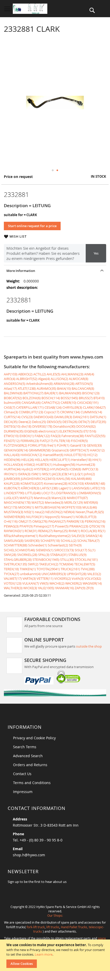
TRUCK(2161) (70, 569)
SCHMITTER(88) (15, 545)
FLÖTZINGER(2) (15, 445)
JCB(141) (68, 474)
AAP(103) (10, 374)
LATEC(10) (97, 488)
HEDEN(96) (12, 459)
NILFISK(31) (35, 516)
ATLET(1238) (27, 388)
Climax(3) (11, 412)
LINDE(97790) (14, 493)
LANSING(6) (81, 488)
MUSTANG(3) (13, 512)
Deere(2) (24, 421)
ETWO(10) (11, 436)
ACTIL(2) (39, 374)
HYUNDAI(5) (59, 469)
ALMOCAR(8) (78, 378)
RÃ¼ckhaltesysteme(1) (21, 535)
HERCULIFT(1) (59, 459)
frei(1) (51, 445)
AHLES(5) (53, 374)
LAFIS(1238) (49, 488)
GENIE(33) (94, 445)
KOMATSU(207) (31, 483)
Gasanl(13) (78, 445)
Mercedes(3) (54, 502)
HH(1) (96, 459)
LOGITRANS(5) (65, 493)
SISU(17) (81, 550)
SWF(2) (33, 564)
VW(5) (44, 583)
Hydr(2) (27, 469)
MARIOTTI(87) (77, 497)
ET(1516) (89, 431)
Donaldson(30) (64, 426)
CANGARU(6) (31, 402)
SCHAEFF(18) (50, 540)
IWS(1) (46, 474)
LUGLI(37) (11, 497)
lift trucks (52, 927)
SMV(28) (10, 554)
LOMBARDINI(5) (89, 493)
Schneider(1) (37, 545)
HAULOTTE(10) (75, 454)
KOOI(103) (76, 483)
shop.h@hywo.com (29, 854)
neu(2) (40, 512)
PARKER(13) (75, 521)
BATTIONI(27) (33, 393)
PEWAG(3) (11, 526)
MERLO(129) (73, 502)
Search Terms (24, 746)
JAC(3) (56, 474)
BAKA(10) (64, 388)
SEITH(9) (75, 545)
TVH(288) (88, 569)
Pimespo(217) (44, 526)
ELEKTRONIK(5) (71, 431)
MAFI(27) (26, 497)
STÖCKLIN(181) (86, 559)
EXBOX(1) (26, 436)
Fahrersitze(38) (72, 436)
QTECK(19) (97, 526)
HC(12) (92, 454)
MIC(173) (10, 507)
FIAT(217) (46, 440)
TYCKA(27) (11, 574)
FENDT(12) (12, 440)
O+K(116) (11, 521)
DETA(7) (84, 421)
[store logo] (30, 9)
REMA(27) (45, 531)
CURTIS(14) (12, 417)
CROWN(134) (70, 412)
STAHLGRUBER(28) (18, 559)
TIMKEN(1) (28, 569)
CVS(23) (27, 417)
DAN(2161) (81, 417)
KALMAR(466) (81, 478)
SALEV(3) (78, 535)
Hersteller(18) (81, 459)
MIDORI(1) (26, 507)
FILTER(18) (62, 440)
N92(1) (29, 512)
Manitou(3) (42, 497)
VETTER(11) (45, 578)
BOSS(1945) (69, 398)
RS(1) (101, 531)
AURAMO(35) (46, 388)
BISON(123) (91, 393)
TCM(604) (66, 564)
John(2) (89, 474)
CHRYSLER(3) (72, 407)
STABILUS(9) (77, 554)
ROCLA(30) (89, 531)
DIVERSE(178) (42, 426)
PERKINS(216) (95, 521)
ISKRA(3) (24, 474)
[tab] (55, 270)
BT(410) (99, 398)
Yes (96, 253)
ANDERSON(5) (14, 383)
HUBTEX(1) (44, 464)
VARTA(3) (29, 578)
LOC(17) (47, 493)
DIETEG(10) (12, 426)
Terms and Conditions (32, 782)
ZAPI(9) (80, 588)
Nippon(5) (52, 516)
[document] (55, 955)
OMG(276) (40, 521)
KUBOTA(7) (12, 488)
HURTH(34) (12, 469)
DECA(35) (11, 421)
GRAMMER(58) (40, 450)
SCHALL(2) (68, 540)
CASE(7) (9, 407)
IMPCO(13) (90, 469)
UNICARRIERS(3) (53, 574)
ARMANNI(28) (63, 383)
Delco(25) (39, 421)
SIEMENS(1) (44, 550)
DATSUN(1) (98, 417)
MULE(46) (89, 507)
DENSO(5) (54, 421)
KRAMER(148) (95, 483)
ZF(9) (90, 588)
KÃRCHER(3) (30, 488)
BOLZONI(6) (32, 398)
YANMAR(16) (64, 588)
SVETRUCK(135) (15, 564)
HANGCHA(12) (31, 454)
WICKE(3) (30, 588)
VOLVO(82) (92, 578)
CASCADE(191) (87, 402)
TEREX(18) (11, 569)
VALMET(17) (13, 578)
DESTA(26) (70, 421)
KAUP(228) (12, 483)
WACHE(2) (56, 583)
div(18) (26, 426)
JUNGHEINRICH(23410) (38, 478)
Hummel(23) (85, 464)
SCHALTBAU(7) (88, 540)
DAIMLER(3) (63, 417)
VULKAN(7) (30, 583)
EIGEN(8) (31, 431)
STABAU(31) (59, 554)
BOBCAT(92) (13, 398)
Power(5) (62, 526)
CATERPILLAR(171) (30, 407)
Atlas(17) (10, 388)
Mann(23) (58, 497)
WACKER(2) (73, 583)
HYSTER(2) (41, 469)
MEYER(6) (91, 502)
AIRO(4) (9, 378)
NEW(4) (69, 512)
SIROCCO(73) (64, 550)
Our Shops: (55, 915)
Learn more (43, 954)
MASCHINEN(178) (17, 502)
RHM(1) (74, 531)
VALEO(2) (94, 574)
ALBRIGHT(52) (26, 378)
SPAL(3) (43, 554)
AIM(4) (89, 374)
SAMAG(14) (93, 535)
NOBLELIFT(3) (85, 516)
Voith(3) (78, 578)
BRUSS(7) (86, 398)
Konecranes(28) (56, 483)
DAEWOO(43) (43, 417)
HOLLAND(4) (13, 464)
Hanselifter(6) (53, 454)
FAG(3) (56, 436)
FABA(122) (42, 436)
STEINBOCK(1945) (45, 559)
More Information (20, 270)
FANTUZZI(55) (95, 436)
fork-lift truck (36, 927)
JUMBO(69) (12, 478)
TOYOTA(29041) (48, 569)
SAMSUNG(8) (14, 540)
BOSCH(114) (50, 398)
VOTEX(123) (12, 583)
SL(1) (91, 550)
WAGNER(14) (92, 583)
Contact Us (22, 773)
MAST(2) (37, 502)
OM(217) (24, 521)
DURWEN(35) (14, 431)
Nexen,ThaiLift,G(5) (89, 512)
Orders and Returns (30, 764)
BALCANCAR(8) (83, 388)
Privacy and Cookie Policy (34, 737)
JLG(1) (79, 474)
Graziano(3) (60, 450)
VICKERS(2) (62, 578)
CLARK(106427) (94, 407)
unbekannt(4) (30, 574)
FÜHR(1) (63, 445)
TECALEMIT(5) (84, 564)
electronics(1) (48, 431)
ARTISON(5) (84, 383)
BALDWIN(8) (13, 393)
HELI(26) (27, 459)
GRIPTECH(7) (79, 450)
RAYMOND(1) (14, 531)
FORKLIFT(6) (37, 445)
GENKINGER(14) (16, 450)
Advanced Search (28, 755)
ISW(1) (36, 474)
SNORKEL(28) (27, 554)
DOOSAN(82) (86, 426)
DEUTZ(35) (98, 421)
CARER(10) (68, 402)
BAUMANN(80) (70, 393)
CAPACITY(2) (50, 402)
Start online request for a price (32, 226)
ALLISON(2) (59, 378)
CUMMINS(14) (91, 412)
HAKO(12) (97, 450)
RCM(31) (31, 531)
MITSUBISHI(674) (48, 507)
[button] (52, 170)
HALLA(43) (12, 454)
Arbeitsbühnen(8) (39, 383)
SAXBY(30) (32, 540)
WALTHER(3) (13, 588)
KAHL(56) (63, 478)
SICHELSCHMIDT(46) (19, 550)
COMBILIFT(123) (31, 412)
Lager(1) (65, 488)
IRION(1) (10, 474)
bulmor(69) (12, 402)
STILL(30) (67, 559)
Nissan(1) (68, 516)
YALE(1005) (46, 588)
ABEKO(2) (25, 374)
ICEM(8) (75, 469)
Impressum (22, 791)
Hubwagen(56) (64, 464)
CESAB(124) (53, 407)
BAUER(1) (51, 393)
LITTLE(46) (33, 493)
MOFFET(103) (71, 507)
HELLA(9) (42, 459)
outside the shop (89, 646)
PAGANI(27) (57, 521)
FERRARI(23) (29, 440)
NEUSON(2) (54, 512)
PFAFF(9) (26, 526)
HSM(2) (29, 464)
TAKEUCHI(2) (48, 564)
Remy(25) (60, 531)
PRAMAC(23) (78, 526)
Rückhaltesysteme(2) (55, 535)
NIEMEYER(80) (14, 516)
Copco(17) (51, 412)
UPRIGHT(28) (76, 574)
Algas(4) (44, 378)
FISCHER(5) (79, 440)
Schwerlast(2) (58, 545)
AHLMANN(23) (72, 374)
